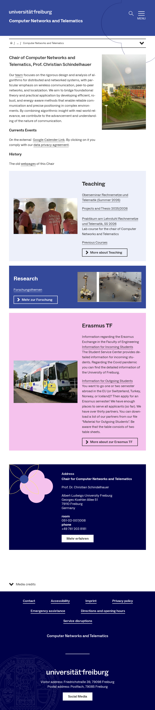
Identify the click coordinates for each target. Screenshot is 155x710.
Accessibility (60, 601)
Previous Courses (94, 242)
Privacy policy (122, 601)
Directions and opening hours (103, 611)
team (19, 75)
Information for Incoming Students (107, 347)
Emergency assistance (48, 611)
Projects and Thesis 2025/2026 (105, 208)
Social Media (77, 696)
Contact (29, 601)
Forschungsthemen (28, 290)
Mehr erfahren (78, 538)
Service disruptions (77, 621)
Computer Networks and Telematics (46, 21)
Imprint (91, 601)
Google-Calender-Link (49, 140)
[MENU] (141, 13)
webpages (28, 164)
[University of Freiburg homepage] (30, 13)
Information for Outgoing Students (107, 381)
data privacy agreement (51, 145)
